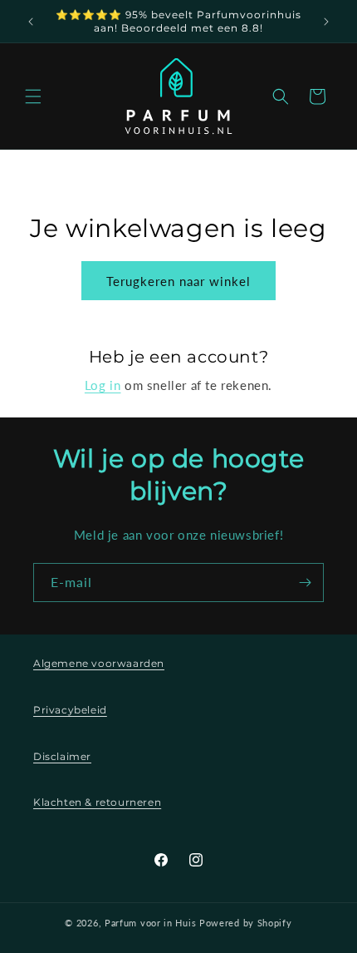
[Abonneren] (304, 582)
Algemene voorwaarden (98, 663)
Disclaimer (62, 756)
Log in (103, 385)
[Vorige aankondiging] (30, 21)
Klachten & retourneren (97, 802)
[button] (33, 96)
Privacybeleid (70, 710)
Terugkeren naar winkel (178, 281)
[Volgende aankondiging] (326, 21)
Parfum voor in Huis (150, 922)
